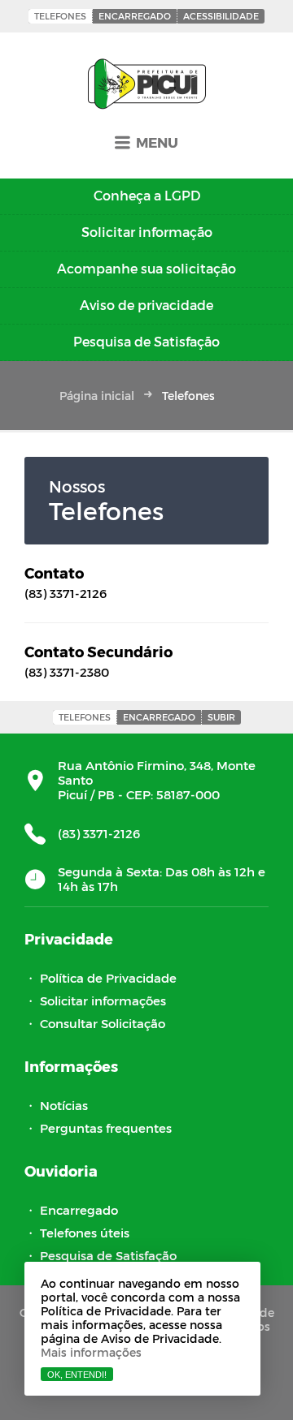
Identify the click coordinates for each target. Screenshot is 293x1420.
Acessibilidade (221, 16)
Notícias (64, 1105)
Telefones (60, 16)
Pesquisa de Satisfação (108, 1255)
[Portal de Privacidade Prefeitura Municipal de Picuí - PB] (146, 85)
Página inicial (96, 395)
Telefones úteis (84, 1232)
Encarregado (134, 16)
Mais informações (91, 1352)
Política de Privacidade (108, 977)
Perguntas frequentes (106, 1128)
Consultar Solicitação (102, 1023)
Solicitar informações (103, 1000)
